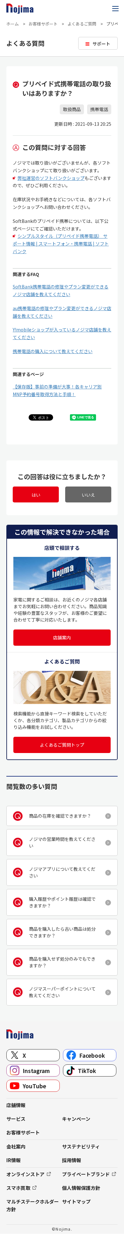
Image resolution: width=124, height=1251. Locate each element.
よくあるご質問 (81, 24)
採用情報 (71, 1160)
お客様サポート (43, 24)
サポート (101, 43)
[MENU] (115, 8)
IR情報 (13, 1160)
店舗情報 (15, 1105)
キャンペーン (76, 1118)
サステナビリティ (81, 1146)
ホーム (12, 24)
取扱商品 (72, 109)
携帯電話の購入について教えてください (53, 351)
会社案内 (15, 1146)
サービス (15, 1118)
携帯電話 (99, 109)
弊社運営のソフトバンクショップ (51, 178)
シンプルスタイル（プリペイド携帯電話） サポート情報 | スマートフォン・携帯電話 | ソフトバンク (61, 243)
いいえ (88, 495)
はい (35, 495)
